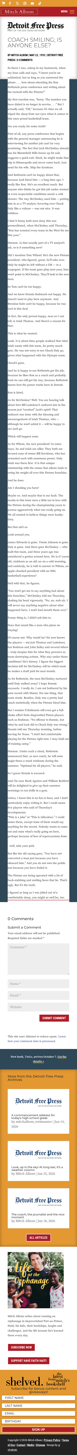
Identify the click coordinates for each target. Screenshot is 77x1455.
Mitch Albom (19, 55)
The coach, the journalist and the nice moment (37, 1216)
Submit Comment (54, 1018)
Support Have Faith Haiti (28, 1361)
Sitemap (40, 1445)
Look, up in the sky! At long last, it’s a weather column (37, 1168)
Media (30, 1445)
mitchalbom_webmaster (34, 1122)
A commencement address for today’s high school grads (33, 1116)
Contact (21, 1445)
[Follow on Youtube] (32, 3)
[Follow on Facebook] (10, 3)
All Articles (38, 1237)
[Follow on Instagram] (25, 3)
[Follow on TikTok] (40, 3)
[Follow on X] (17, 3)
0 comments (25, 60)
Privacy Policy (52, 1440)
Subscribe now (21, 1347)
